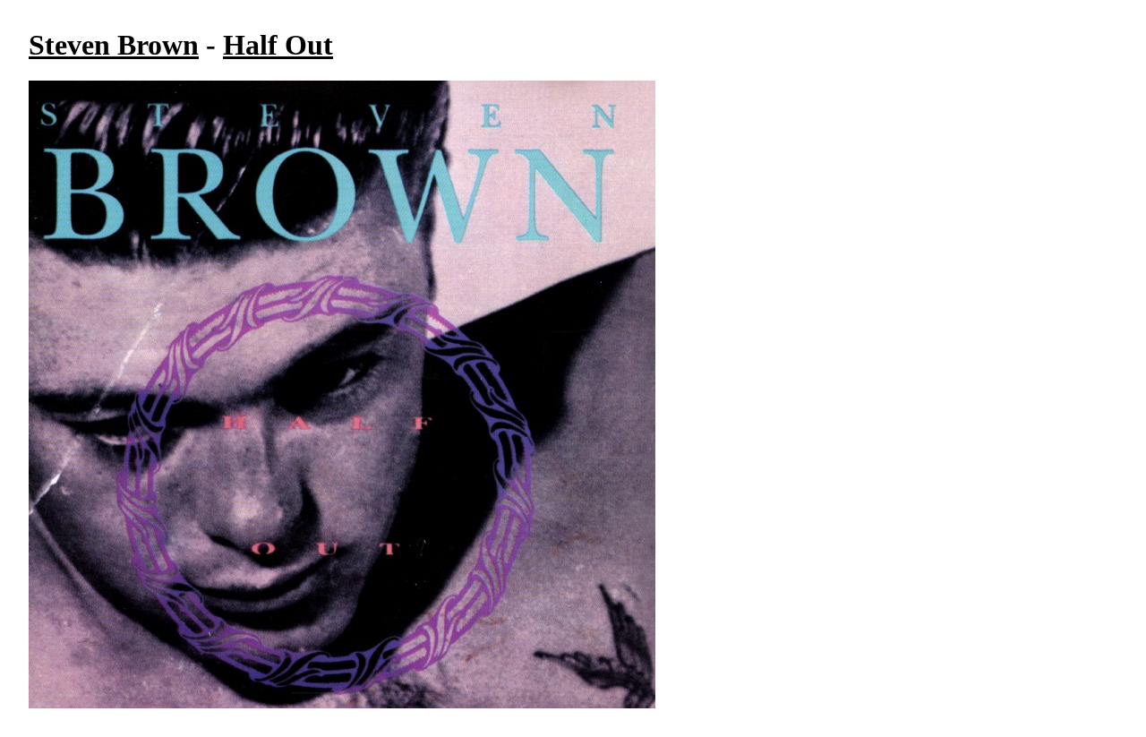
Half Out (278, 45)
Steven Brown (114, 45)
